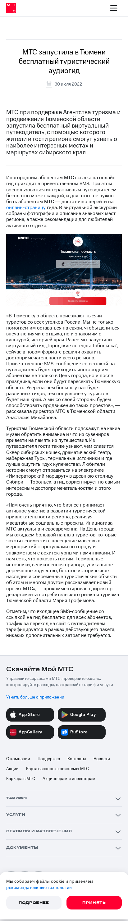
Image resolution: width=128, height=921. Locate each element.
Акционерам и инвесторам (69, 779)
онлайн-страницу (26, 207)
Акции (12, 769)
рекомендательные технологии (39, 888)
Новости (102, 759)
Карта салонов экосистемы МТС (57, 769)
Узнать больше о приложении (35, 697)
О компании (18, 759)
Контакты (76, 759)
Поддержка (49, 759)
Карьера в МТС (20, 779)
